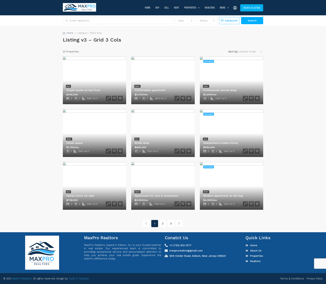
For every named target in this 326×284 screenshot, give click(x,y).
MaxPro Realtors (22, 278)
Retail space (74, 143)
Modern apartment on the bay (223, 195)
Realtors (210, 7)
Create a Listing (251, 7)
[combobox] (185, 20)
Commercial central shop (220, 90)
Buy (157, 7)
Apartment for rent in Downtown (156, 195)
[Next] (179, 223)
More (222, 7)
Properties (190, 7)
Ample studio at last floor (83, 90)
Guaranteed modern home (220, 143)
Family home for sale (80, 195)
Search (252, 20)
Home (147, 7)
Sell (166, 7)
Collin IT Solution (79, 278)
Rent (176, 7)
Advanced (231, 20)
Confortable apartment (150, 90)
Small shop (142, 143)
